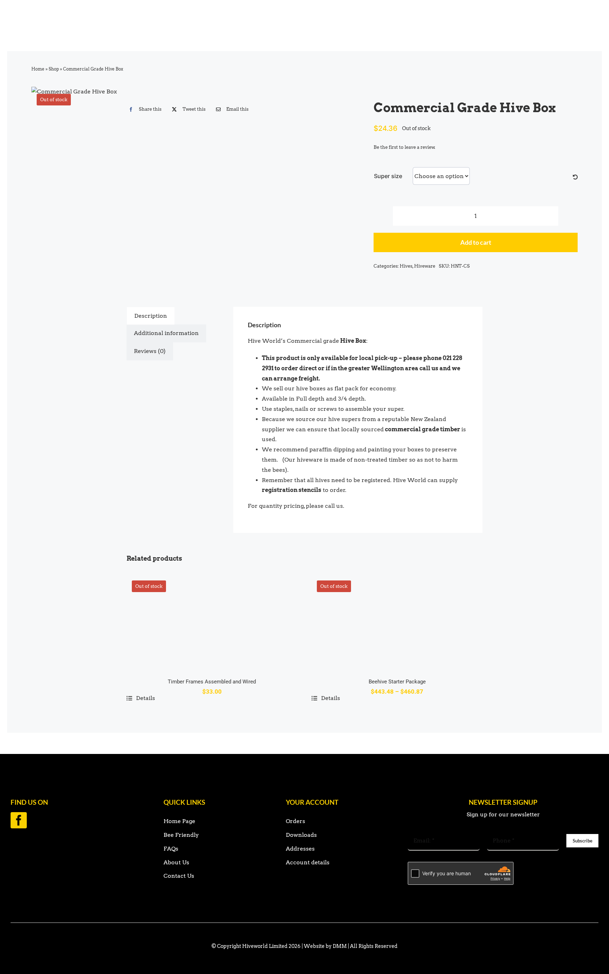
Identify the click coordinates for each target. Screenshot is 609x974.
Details (145, 698)
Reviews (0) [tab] (150, 351)
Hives (406, 266)
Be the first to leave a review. (404, 147)
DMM (340, 946)
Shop (54, 69)
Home (37, 69)
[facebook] (19, 820)
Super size (388, 175)
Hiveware (424, 266)
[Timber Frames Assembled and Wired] (212, 621)
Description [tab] (150, 315)
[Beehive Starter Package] (397, 621)
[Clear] (575, 177)
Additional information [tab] (166, 333)
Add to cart (475, 242)
